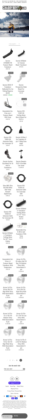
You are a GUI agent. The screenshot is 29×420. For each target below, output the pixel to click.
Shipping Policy (14, 388)
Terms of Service (14, 393)
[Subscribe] (24, 368)
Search (7, 386)
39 (16, 360)
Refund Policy (20, 386)
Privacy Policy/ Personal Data (14, 391)
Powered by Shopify (17, 408)
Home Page (12, 386)
